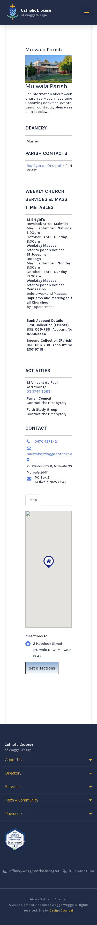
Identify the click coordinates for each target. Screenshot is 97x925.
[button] (86, 12)
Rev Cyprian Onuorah (44, 165)
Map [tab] (33, 500)
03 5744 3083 (38, 391)
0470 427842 (46, 441)
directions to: (36, 636)
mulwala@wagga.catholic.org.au (53, 454)
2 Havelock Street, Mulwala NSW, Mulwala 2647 (52, 649)
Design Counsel (61, 910)
